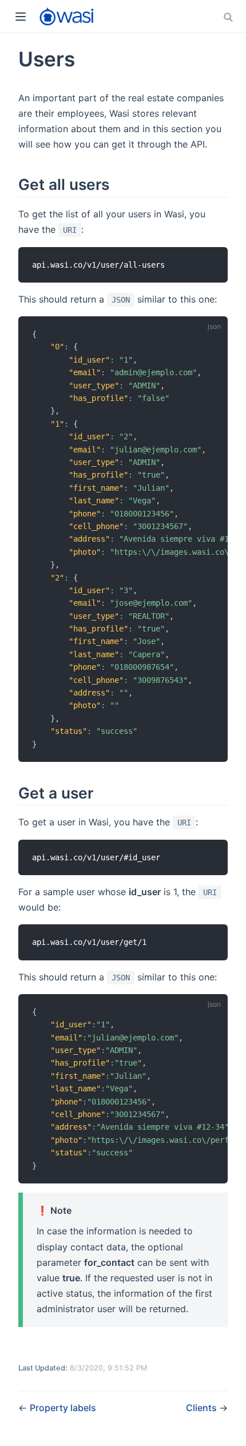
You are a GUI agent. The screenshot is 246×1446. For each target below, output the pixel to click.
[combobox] (229, 17)
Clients (202, 1407)
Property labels (63, 1407)
